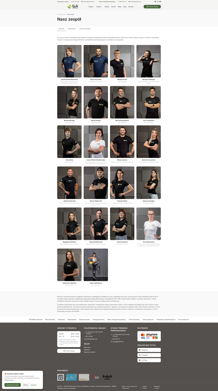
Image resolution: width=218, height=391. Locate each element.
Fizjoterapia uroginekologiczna (166, 319)
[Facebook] (155, 1)
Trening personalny (98, 319)
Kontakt (130, 6)
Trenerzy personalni (84, 28)
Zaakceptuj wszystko (12, 385)
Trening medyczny (148, 319)
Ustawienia (33, 385)
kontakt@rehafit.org (88, 1)
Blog (124, 6)
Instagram (144, 355)
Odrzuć (26, 385)
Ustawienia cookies (157, 387)
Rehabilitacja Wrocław (36, 319)
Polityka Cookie (145, 387)
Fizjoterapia (61, 319)
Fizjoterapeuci (72, 28)
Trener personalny (134, 319)
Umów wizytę (153, 6)
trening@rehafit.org (135, 1)
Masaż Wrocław (50, 319)
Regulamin (87, 349)
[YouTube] (160, 1)
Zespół (98, 6)
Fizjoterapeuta (72, 319)
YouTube (144, 360)
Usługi (90, 6)
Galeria (107, 6)
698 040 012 (123, 1)
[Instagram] (157, 1)
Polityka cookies (9, 380)
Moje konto (87, 347)
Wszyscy (61, 28)
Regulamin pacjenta (89, 352)
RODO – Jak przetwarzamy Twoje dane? (129, 387)
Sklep (119, 6)
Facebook (144, 350)
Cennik (113, 6)
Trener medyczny (183, 319)
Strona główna (61, 14)
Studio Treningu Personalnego (116, 319)
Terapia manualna (84, 319)
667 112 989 (75, 1)
